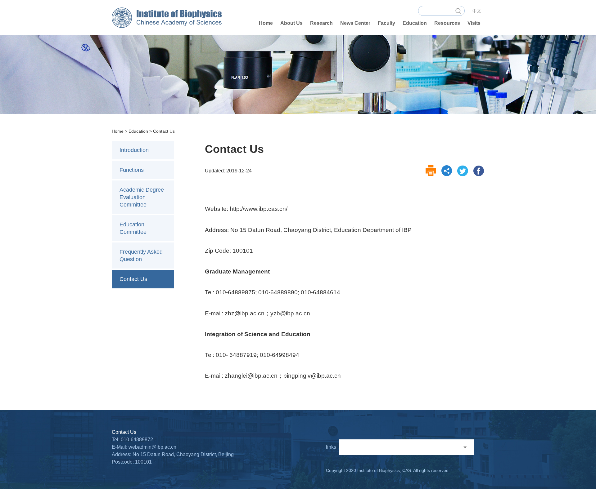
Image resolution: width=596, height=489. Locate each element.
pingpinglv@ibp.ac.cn (312, 375)
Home (118, 131)
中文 (476, 10)
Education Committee (133, 228)
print (431, 170)
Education (138, 131)
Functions (132, 170)
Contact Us (164, 131)
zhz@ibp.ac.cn (244, 313)
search (458, 11)
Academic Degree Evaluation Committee (142, 197)
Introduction (134, 150)
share (447, 170)
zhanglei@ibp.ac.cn (251, 375)
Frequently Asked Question (141, 255)
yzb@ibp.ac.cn (290, 313)
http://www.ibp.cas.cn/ (258, 209)
